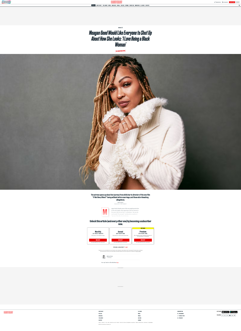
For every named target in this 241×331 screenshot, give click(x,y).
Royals (118, 5)
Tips (106, 322)
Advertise (112, 322)
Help (115, 322)
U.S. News (142, 5)
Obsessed (114, 5)
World (139, 315)
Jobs (108, 322)
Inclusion (133, 322)
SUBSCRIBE (232, 2)
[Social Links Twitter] (225, 315)
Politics (122, 5)
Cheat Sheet (99, 5)
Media (109, 5)
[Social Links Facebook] (222, 315)
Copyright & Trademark (148, 322)
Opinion (126, 5)
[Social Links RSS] (232, 315)
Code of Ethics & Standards (125, 322)
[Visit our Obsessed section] (10, 2)
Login (126, 247)
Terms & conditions (139, 322)
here (117, 262)
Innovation (137, 5)
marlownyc (109, 257)
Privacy (117, 322)
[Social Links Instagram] (227, 315)
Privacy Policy (138, 251)
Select (98, 240)
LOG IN (237, 2)
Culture (139, 318)
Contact (103, 322)
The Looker (105, 5)
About (100, 322)
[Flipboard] (235, 315)
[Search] (239, 5)
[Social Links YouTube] (230, 315)
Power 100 (131, 5)
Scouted (147, 5)
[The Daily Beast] (117, 2)
